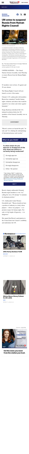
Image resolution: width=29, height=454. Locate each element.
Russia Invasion (5, 15)
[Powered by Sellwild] (23, 327)
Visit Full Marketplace (20, 233)
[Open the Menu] (2, 2)
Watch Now (24, 2)
